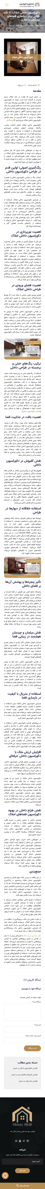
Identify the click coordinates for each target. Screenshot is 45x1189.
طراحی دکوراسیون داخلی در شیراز (21, 25)
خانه (41, 25)
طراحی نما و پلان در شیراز (28, 1081)
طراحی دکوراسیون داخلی (31, 411)
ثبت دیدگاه (32, 1048)
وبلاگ (36, 25)
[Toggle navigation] (7, 4)
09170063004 (24, 1186)
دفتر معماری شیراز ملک (32, 935)
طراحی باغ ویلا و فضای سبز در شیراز (24, 1075)
